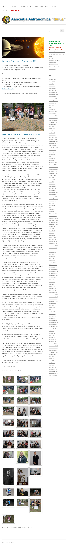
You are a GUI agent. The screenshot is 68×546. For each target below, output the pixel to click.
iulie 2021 (51, 203)
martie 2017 (52, 314)
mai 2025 (51, 107)
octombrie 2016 (53, 324)
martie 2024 (52, 135)
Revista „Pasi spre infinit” (42, 6)
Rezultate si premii (26, 6)
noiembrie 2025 (53, 96)
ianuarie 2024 (53, 139)
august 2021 (52, 201)
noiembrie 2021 (53, 194)
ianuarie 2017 (53, 318)
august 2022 (52, 175)
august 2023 (52, 150)
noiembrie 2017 (53, 297)
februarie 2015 (53, 367)
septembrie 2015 (53, 352)
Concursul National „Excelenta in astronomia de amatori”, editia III (57, 54)
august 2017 (52, 303)
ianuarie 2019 (53, 267)
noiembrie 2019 (53, 246)
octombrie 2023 (53, 145)
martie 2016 (52, 339)
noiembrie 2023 (53, 143)
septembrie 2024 (53, 122)
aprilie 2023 (52, 158)
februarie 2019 (53, 265)
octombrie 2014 (53, 375)
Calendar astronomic (18, 93)
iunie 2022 (52, 180)
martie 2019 (52, 263)
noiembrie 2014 (53, 373)
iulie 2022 (51, 177)
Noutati (15, 527)
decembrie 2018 (53, 269)
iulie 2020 (51, 229)
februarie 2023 (53, 162)
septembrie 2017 (53, 301)
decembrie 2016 (53, 320)
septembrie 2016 (53, 326)
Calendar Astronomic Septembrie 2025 (20, 61)
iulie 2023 (51, 152)
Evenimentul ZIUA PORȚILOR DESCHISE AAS (21, 134)
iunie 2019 (52, 256)
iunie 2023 (52, 154)
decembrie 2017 (53, 295)
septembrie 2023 (53, 148)
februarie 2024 (53, 137)
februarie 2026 (53, 90)
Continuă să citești (8, 89)
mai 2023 (51, 156)
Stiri (19, 527)
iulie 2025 (51, 105)
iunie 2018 (52, 282)
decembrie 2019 (53, 243)
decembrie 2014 (53, 371)
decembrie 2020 (53, 218)
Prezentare (5, 6)
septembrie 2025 (53, 101)
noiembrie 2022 (53, 169)
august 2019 (52, 252)
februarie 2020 (53, 239)
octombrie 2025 (53, 99)
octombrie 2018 (53, 273)
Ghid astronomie (53, 64)
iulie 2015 (51, 356)
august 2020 (52, 226)
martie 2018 (52, 288)
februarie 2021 (53, 214)
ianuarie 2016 (53, 344)
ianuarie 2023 (53, 165)
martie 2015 (52, 365)
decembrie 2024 (53, 116)
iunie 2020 (52, 231)
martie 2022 (52, 186)
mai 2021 (51, 207)
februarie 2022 (53, 188)
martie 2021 (52, 211)
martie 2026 (52, 88)
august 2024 (52, 124)
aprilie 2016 (52, 337)
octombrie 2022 (53, 171)
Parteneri (4, 10)
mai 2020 (51, 233)
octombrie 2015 (53, 350)
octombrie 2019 (53, 248)
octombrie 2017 (53, 299)
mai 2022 (51, 182)
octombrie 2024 (53, 120)
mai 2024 (51, 131)
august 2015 (52, 354)
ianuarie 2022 (53, 190)
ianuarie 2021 (53, 216)
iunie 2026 (52, 82)
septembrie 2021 (53, 199)
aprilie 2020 (52, 235)
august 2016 (52, 329)
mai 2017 (51, 309)
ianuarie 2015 (53, 369)
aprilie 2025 (52, 109)
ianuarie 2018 (53, 292)
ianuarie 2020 (53, 241)
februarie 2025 (53, 111)
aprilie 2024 (52, 133)
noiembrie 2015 (53, 348)
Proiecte (14, 6)
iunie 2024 (52, 128)
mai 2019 (51, 258)
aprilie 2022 (52, 184)
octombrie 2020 (53, 222)
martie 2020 (52, 237)
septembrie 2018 (53, 275)
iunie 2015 (52, 358)
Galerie (54, 6)
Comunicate (52, 62)
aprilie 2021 (52, 209)
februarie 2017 (53, 316)
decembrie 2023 (53, 141)
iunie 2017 (52, 307)
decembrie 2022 (53, 167)
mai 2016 (51, 335)
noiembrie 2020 (53, 220)
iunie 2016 (52, 333)
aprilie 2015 (52, 363)
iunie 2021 (52, 205)
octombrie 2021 (53, 197)
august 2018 (52, 278)
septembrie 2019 (53, 250)
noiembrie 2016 (53, 322)
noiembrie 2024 (53, 118)
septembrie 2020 (53, 224)
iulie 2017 (51, 305)
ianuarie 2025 (53, 113)
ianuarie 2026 (53, 92)
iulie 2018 (51, 280)
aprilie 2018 (52, 286)
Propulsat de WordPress (8, 543)
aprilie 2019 (52, 260)
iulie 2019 (51, 254)
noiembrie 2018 (53, 271)
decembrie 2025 (53, 94)
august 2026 (52, 79)
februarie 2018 (53, 290)
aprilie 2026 (52, 86)
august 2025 (52, 103)
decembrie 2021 (53, 192)
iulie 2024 (51, 126)
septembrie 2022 (53, 173)
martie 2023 (52, 160)
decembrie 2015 (53, 346)
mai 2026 (51, 84)
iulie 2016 (51, 331)
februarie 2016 (53, 341)
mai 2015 (51, 361)
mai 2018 (51, 284)
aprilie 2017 (52, 312)
